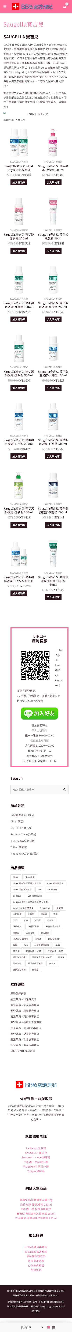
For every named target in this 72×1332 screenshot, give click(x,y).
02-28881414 (30, 761)
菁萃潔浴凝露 (19, 957)
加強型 (31, 914)
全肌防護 (17, 914)
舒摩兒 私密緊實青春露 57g (36, 1200)
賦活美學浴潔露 (35, 963)
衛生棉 (61, 957)
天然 (15, 920)
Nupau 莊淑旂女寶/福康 (24, 853)
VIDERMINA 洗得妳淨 (22, 840)
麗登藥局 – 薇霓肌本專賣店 (26, 1022)
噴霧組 (44, 914)
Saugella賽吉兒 (35, 895)
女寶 (26, 920)
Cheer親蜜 (30, 877)
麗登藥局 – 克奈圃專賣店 (24, 1016)
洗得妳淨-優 (33, 926)
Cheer (16, 877)
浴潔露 (16, 932)
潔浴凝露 (45, 932)
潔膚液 (38, 938)
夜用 (55, 914)
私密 (26, 944)
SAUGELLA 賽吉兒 (21, 828)
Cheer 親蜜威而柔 (55, 883)
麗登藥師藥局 (18, 993)
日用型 (50, 920)
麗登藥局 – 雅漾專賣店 (23, 999)
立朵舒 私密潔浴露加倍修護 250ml (36, 1218)
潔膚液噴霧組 (54, 938)
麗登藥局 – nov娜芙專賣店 (25, 1028)
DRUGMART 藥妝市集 (22, 1050)
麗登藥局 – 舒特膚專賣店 (24, 1033)
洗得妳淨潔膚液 (53, 926)
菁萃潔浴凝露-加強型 (42, 957)
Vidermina (45, 907)
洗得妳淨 (17, 926)
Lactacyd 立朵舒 (36, 1148)
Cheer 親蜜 (16, 821)
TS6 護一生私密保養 (36, 1162)
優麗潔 (59, 907)
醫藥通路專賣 (19, 969)
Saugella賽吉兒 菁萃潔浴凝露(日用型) (30, 901)
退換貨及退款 (36, 1260)
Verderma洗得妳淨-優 (23, 907)
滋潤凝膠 (30, 932)
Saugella (17, 895)
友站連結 (36, 1270)
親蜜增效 (17, 963)
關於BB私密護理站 (36, 1251)
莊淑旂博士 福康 (55, 951)
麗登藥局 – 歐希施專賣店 (24, 1039)
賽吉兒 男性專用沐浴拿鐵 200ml (36, 1213)
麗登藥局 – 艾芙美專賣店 (24, 1005)
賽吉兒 (52, 963)
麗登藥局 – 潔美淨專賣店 (24, 1045)
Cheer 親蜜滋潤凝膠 (22, 889)
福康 (15, 944)
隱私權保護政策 (36, 1256)
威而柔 (37, 920)
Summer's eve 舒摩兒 (23, 834)
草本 (58, 944)
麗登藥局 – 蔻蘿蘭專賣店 (24, 1010)
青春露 (35, 969)
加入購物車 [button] (19, 182)
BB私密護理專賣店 (36, 1247)
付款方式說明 (36, 1265)
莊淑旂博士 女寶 (33, 951)
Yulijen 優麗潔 (18, 847)
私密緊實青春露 (41, 944)
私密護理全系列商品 (22, 815)
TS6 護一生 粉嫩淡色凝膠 (36, 1209)
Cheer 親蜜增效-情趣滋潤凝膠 (27, 883)
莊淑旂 (16, 951)
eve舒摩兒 (52, 889)
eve (39, 889)
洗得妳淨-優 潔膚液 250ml (36, 1204)
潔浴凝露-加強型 (20, 938)
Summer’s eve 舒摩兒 (36, 1157)
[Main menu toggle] (4, 6)
